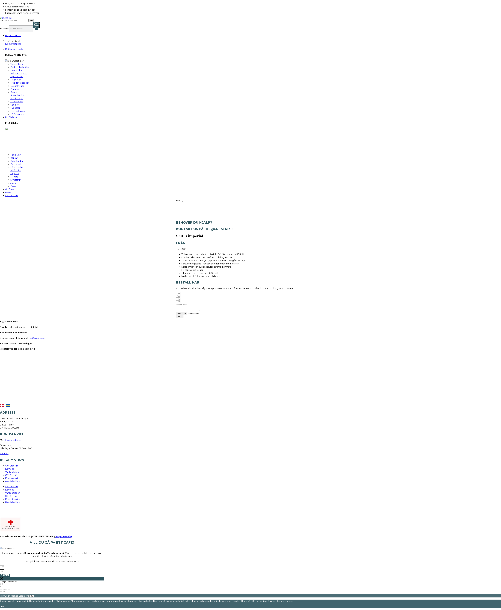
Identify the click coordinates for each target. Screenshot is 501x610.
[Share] (4, 589)
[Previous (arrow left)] (1, 591)
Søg (1, 20)
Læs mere (24, 596)
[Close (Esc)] (1, 589)
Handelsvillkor (12, 481)
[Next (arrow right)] (4, 591)
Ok (32, 596)
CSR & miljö (11, 475)
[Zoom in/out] (9, 589)
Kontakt (4, 453)
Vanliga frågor (12, 472)
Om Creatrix (11, 466)
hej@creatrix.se (37, 338)
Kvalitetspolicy (12, 478)
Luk (2, 606)
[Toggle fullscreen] (6, 589)
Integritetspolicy (63, 536)
